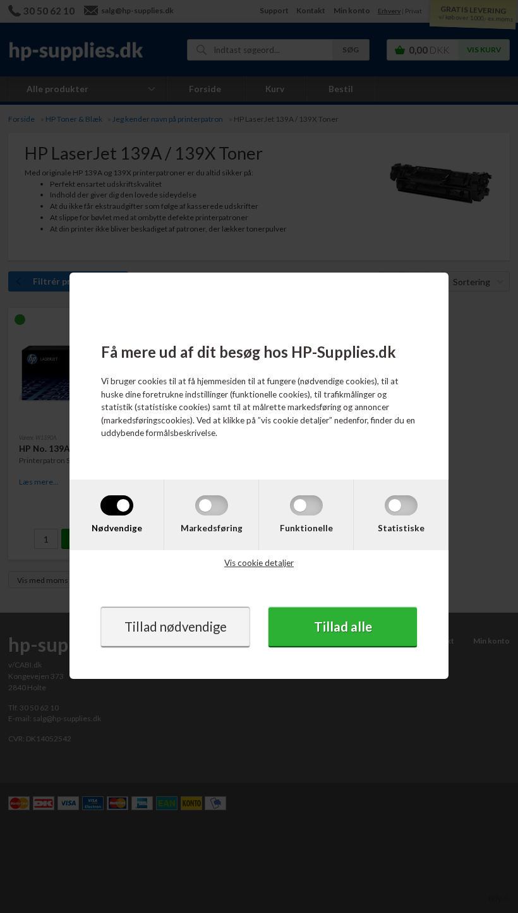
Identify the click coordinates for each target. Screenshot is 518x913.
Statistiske (401, 528)
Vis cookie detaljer (259, 563)
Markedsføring (212, 528)
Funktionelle (306, 528)
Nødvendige (117, 528)
